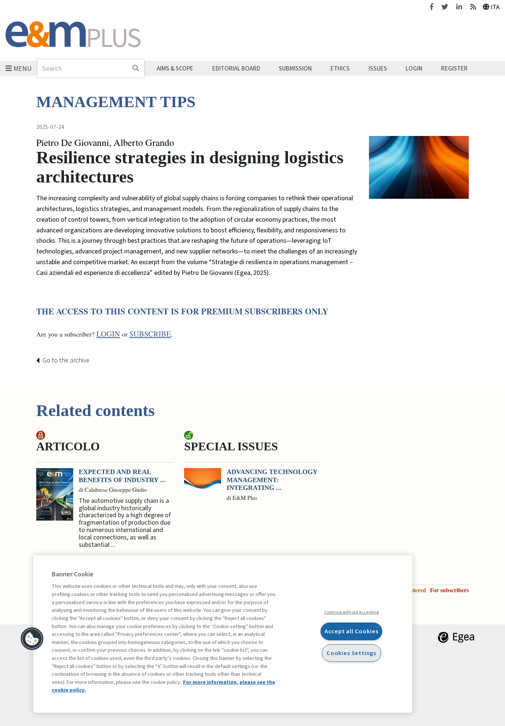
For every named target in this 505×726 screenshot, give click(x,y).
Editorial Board (236, 68)
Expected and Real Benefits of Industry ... (122, 476)
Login (414, 68)
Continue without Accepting (351, 612)
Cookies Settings (351, 652)
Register (454, 68)
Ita (495, 7)
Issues (378, 68)
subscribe (150, 334)
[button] (32, 639)
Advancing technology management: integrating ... (272, 479)
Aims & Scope (175, 68)
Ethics (340, 68)
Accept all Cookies (352, 631)
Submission (295, 68)
